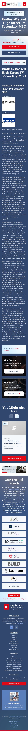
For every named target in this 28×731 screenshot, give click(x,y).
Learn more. (20, 623)
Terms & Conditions (14, 721)
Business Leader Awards (14, 663)
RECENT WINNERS (14, 595)
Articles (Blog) (14, 641)
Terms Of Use (14, 727)
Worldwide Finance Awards (14, 659)
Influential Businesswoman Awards (14, 670)
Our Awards (14, 645)
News (11, 62)
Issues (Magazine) (14, 643)
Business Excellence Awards (14, 661)
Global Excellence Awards (14, 668)
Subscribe (14, 647)
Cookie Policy (14, 723)
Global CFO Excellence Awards (14, 666)
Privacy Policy (14, 725)
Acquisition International (16, 716)
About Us (14, 637)
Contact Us (14, 639)
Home (5, 62)
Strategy (6, 350)
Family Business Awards (14, 664)
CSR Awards (14, 657)
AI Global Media (14, 489)
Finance (17, 62)
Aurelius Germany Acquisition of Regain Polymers (12, 442)
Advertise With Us (14, 649)
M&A (5, 423)
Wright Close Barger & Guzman (9, 599)
